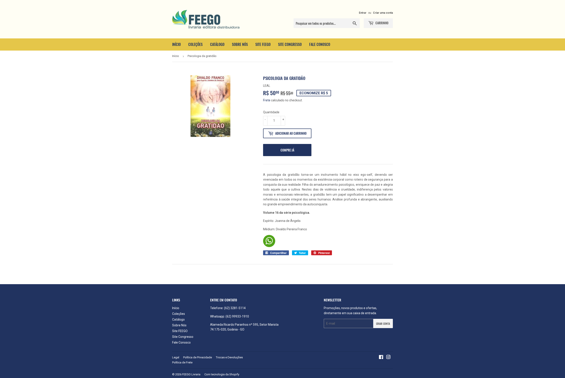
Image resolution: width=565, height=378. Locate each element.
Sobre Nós (240, 44)
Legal (175, 357)
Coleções (195, 44)
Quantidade (271, 112)
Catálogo (217, 44)
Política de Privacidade (197, 357)
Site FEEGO (263, 44)
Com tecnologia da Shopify (221, 374)
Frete (266, 100)
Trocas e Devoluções (229, 357)
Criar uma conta (383, 12)
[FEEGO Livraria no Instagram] (388, 357)
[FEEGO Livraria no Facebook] (381, 357)
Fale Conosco (319, 44)
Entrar (362, 12)
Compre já (287, 150)
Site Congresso (290, 44)
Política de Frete (182, 362)
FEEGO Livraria (191, 374)
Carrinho (381, 23)
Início (176, 44)
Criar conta (383, 323)
